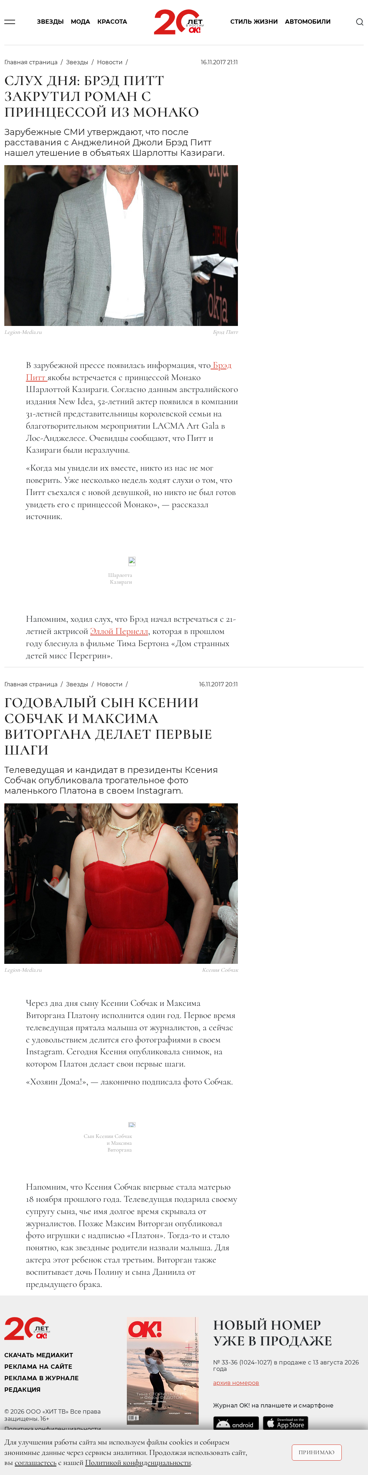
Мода (80, 22)
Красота (112, 22)
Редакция (22, 1389)
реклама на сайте (38, 1366)
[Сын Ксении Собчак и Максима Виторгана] (132, 1124)
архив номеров (236, 1383)
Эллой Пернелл (119, 630)
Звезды (50, 22)
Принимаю (317, 1452)
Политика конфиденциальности (52, 1429)
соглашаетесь (35, 1462)
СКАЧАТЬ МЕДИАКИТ (38, 1355)
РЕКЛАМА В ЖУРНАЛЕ (41, 1378)
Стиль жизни (254, 22)
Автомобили (308, 22)
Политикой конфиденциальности (138, 1462)
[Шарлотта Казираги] (132, 561)
